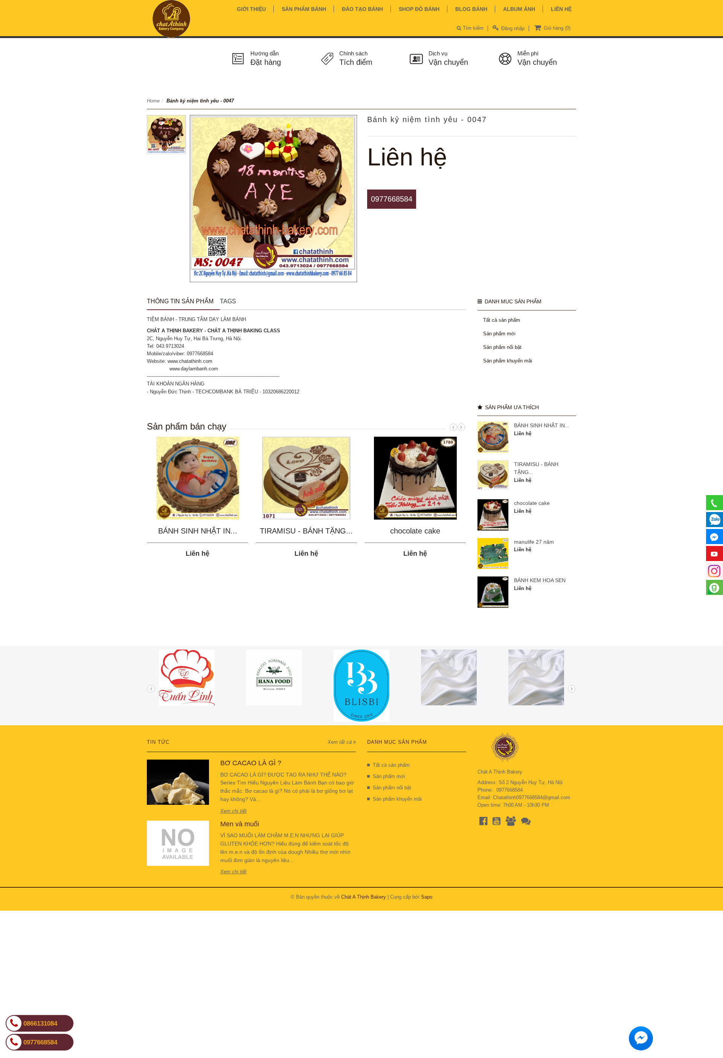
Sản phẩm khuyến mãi (507, 361)
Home (153, 101)
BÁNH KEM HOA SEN (540, 580)
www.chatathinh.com (190, 361)
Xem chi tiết (233, 811)
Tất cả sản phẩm (501, 320)
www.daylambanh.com (193, 369)
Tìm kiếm (472, 28)
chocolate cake (415, 531)
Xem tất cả (340, 742)
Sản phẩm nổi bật (502, 347)
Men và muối (239, 824)
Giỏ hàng (556, 28)
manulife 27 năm (534, 542)
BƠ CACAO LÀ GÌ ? (250, 763)
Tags (228, 301)
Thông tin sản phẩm (180, 301)
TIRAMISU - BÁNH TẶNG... (306, 531)
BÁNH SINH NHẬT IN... (197, 531)
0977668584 (391, 199)
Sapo (426, 897)
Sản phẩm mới (499, 333)
